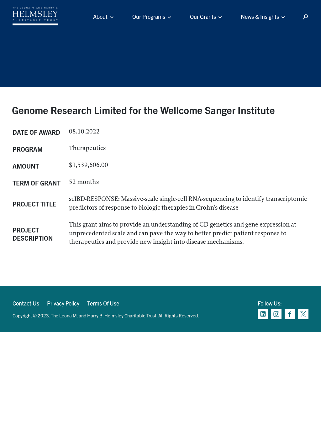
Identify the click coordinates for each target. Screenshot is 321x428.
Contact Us (26, 303)
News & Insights (260, 16)
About (100, 16)
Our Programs (148, 16)
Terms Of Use (103, 303)
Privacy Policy (63, 303)
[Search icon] (305, 17)
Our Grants (203, 16)
